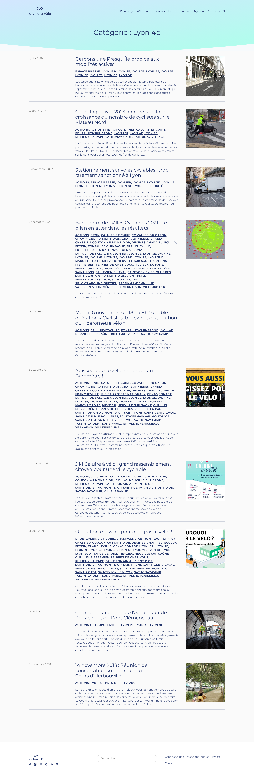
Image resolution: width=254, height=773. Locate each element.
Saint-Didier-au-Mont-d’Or (147, 268)
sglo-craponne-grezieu (96, 283)
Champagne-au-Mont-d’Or (97, 238)
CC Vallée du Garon (149, 235)
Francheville (138, 246)
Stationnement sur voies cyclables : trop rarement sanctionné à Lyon (122, 172)
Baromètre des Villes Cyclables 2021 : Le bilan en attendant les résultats (121, 225)
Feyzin (80, 246)
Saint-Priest (137, 276)
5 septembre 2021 (40, 463)
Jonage (140, 250)
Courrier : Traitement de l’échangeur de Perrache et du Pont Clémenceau (121, 615)
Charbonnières (135, 238)
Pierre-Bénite (87, 264)
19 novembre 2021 (40, 311)
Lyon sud (156, 257)
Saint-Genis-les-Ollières (149, 272)
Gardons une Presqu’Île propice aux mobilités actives (117, 61)
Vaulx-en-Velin (88, 287)
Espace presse (87, 71)
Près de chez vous (117, 264)
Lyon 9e (125, 75)
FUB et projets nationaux (98, 250)
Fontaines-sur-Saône (93, 133)
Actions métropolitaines (113, 129)
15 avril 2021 (36, 611)
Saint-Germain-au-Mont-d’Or (100, 276)
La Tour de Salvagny (93, 253)
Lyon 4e (152, 71)
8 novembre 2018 (40, 664)
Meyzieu (109, 261)
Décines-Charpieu (147, 242)
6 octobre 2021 (38, 369)
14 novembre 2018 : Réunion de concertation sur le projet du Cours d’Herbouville (111, 670)
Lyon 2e (123, 71)
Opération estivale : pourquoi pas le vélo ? (123, 531)
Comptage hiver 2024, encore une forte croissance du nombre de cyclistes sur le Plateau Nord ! (122, 117)
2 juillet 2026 (37, 58)
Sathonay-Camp (118, 137)
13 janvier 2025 (38, 110)
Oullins (160, 261)
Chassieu (83, 242)
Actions (82, 129)
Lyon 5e (167, 71)
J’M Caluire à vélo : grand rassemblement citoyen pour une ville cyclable (123, 466)
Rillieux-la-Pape (89, 137)
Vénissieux (112, 287)
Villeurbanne (155, 287)
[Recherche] (223, 11)
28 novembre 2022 (41, 169)
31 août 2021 (36, 530)
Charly (157, 238)
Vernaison (132, 287)
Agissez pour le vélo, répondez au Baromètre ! (114, 373)
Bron (95, 235)
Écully (170, 242)
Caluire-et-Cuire (150, 129)
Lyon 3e (138, 71)
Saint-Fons (84, 272)
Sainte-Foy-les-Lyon (92, 279)
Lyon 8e (110, 75)
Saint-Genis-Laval (111, 272)
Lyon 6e (81, 75)
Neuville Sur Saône (135, 261)
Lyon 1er (108, 71)
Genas (127, 250)
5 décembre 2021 (40, 221)
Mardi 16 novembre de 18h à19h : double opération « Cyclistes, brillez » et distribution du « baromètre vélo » (126, 318)
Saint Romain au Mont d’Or (99, 268)
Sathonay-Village (149, 137)
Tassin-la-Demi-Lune (136, 283)
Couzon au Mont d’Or (111, 242)
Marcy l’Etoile (88, 261)
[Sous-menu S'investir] (220, 11)
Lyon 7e (96, 75)
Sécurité (155, 186)
